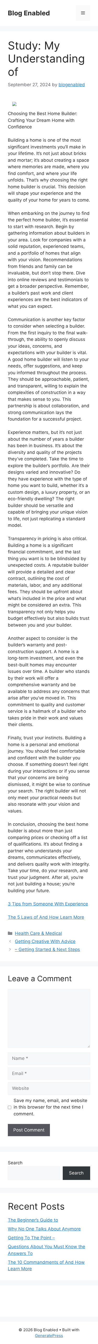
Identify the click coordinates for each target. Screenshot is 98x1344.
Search (15, 1162)
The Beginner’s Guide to (33, 1220)
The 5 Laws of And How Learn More (46, 917)
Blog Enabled (29, 13)
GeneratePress (49, 1335)
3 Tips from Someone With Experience (48, 904)
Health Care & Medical (38, 933)
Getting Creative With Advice (45, 941)
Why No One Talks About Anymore (44, 1229)
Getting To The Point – (31, 1237)
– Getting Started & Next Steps (47, 949)
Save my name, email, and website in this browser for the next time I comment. (50, 1107)
